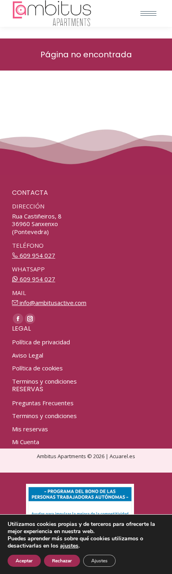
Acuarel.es (122, 456)
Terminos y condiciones (44, 381)
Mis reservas (30, 429)
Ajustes (99, 561)
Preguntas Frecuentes (43, 403)
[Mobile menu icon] (148, 13)
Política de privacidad (41, 342)
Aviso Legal (27, 355)
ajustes (69, 546)
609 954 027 (36, 255)
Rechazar (62, 561)
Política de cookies (37, 368)
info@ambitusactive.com (52, 303)
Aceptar (24, 561)
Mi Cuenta (25, 442)
